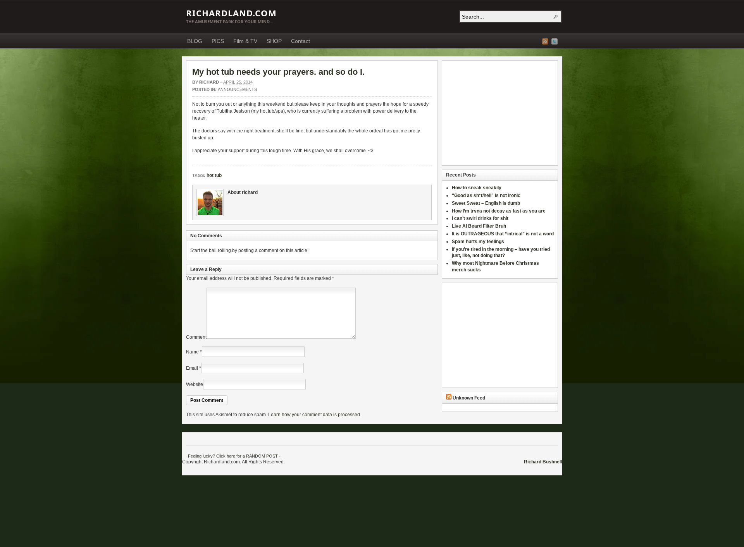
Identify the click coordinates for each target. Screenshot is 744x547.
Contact (300, 41)
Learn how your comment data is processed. (314, 414)
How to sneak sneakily (477, 187)
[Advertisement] (494, 113)
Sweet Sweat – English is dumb (486, 203)
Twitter (554, 41)
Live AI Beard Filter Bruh (479, 226)
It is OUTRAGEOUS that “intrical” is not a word (503, 234)
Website (194, 384)
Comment (196, 337)
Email (192, 368)
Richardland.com (231, 13)
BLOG (194, 41)
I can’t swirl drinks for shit (480, 218)
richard (209, 82)
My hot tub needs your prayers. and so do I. (278, 72)
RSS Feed (545, 41)
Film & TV (245, 41)
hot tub (214, 175)
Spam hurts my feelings (478, 241)
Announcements (237, 89)
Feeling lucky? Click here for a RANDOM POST (233, 456)
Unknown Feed (469, 398)
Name (192, 352)
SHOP (274, 41)
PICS (218, 41)
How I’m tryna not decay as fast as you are (499, 211)
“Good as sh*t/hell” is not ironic (487, 195)
